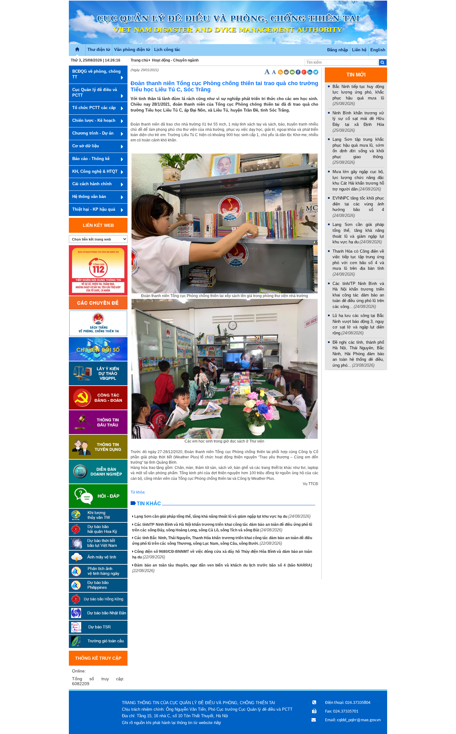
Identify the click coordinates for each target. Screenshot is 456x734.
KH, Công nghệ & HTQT (95, 171)
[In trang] (287, 72)
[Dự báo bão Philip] (98, 585)
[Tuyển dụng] (98, 447)
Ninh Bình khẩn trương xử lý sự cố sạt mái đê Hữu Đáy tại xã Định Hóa (358, 119)
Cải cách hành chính (92, 184)
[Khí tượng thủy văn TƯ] (98, 515)
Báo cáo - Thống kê (91, 159)
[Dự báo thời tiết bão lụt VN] (98, 543)
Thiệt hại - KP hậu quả (93, 209)
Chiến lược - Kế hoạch (93, 120)
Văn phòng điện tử (132, 50)
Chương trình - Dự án (93, 133)
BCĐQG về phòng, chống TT (96, 74)
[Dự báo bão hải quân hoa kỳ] (98, 529)
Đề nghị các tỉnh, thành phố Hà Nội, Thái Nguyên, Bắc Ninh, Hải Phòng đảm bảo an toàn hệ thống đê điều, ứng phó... (358, 354)
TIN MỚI (355, 74)
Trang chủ (139, 60)
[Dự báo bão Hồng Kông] (98, 599)
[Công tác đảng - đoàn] (98, 398)
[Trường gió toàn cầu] (98, 641)
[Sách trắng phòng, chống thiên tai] (98, 323)
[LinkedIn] (310, 72)
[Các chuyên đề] (98, 303)
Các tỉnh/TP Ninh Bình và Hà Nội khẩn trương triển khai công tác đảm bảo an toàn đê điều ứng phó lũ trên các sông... (358, 295)
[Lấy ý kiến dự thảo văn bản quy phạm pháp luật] (98, 373)
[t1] (98, 557)
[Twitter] (315, 72)
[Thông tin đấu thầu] (98, 422)
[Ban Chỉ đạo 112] (98, 270)
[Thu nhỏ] (274, 72)
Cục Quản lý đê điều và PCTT (94, 93)
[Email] (293, 72)
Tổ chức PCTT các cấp (94, 108)
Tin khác (149, 503)
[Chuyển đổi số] (98, 349)
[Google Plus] (304, 72)
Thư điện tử (98, 50)
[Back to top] (438, 716)
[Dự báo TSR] (98, 627)
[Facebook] (299, 72)
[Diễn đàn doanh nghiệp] (98, 472)
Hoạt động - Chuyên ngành (175, 60)
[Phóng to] (267, 72)
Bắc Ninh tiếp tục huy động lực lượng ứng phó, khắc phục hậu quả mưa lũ (358, 92)
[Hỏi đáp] (98, 496)
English (377, 50)
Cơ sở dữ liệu (85, 146)
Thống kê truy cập (98, 658)
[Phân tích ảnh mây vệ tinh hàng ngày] (98, 571)
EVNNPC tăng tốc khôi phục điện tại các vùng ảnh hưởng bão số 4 (358, 204)
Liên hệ (359, 50)
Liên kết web (98, 225)
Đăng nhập (337, 50)
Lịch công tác (167, 50)
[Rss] (280, 72)
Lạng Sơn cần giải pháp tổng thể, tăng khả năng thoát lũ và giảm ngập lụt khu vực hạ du (222, 516)
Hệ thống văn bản (89, 197)
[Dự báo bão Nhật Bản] (98, 613)
